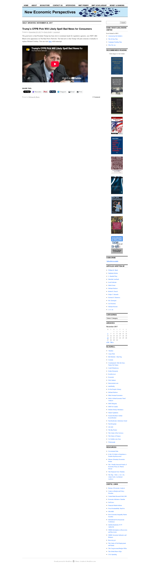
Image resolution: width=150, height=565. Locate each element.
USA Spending (112, 554)
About (34, 5)
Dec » (112, 342)
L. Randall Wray (112, 276)
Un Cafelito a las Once (114, 439)
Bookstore (45, 5)
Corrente (110, 360)
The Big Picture (112, 430)
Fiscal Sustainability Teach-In (116, 508)
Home (26, 5)
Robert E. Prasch (113, 291)
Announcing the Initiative (115, 36)
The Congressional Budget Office (117, 548)
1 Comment (96, 97)
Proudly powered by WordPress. (63, 561)
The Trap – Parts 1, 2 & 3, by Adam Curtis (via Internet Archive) (116, 477)
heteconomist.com (113, 383)
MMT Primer (83, 5)
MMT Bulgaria (112, 403)
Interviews (70, 5)
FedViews (111, 502)
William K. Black (33, 97)
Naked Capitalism (113, 413)
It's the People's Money (114, 389)
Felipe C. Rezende (113, 294)
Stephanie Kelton (113, 273)
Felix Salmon (112, 380)
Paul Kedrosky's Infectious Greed (117, 421)
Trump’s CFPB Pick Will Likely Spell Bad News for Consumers (57, 28)
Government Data (113, 451)
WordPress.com (91, 561)
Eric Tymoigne (112, 300)
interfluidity (111, 386)
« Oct (107, 342)
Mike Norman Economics (115, 395)
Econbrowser (112, 374)
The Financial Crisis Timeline (116, 472)
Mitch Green (111, 285)
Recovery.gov (112, 540)
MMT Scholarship (99, 5)
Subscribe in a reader (112, 261)
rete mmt (110, 427)
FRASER (111, 511)
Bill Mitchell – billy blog (115, 357)
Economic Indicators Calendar (116, 499)
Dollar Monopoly (113, 371)
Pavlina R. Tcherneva (114, 297)
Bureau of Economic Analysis (116, 488)
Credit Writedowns (113, 368)
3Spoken (110, 351)
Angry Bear (111, 354)
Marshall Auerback (113, 279)
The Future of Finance (114, 436)
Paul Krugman (112, 424)
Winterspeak (111, 442)
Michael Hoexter (113, 306)
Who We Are (112, 45)
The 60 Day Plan (113, 39)
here (50, 41)
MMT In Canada (113, 406)
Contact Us (58, 5)
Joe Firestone (112, 303)
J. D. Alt (110, 309)
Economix (111, 377)
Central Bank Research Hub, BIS (117, 496)
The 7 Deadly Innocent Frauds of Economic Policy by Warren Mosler (117, 466)
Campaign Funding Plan (115, 42)
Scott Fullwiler (112, 282)
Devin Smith (48, 32)
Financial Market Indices (115, 505)
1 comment (56, 32)
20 (108, 338)
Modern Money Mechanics (115, 409)
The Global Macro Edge (115, 551)
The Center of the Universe (115, 433)
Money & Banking (117, 5)
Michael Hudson (113, 288)
